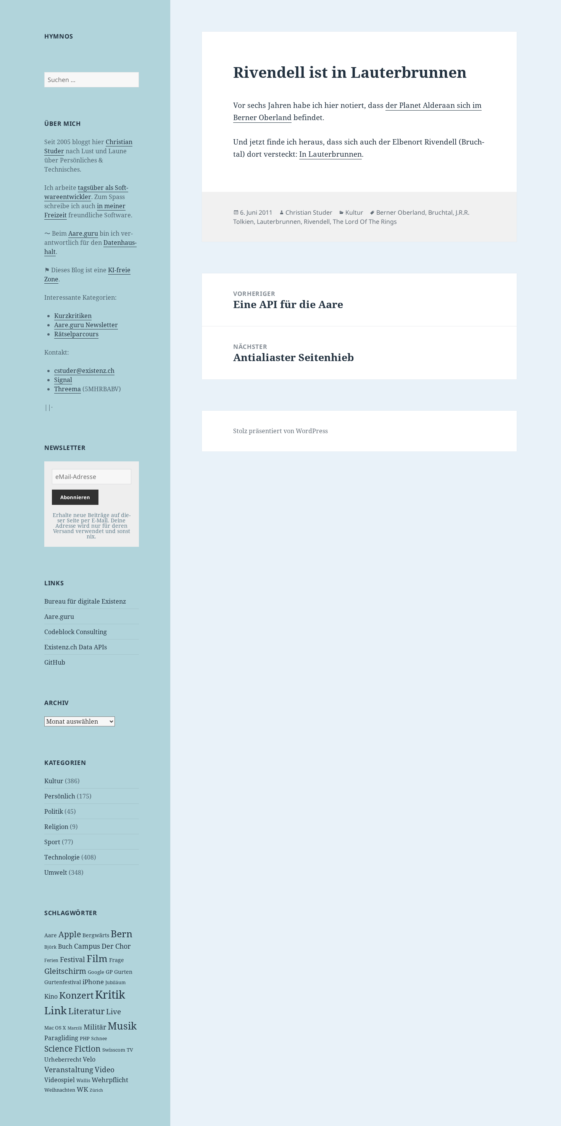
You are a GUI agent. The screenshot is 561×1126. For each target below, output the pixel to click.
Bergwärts (95, 935)
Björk (50, 947)
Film (97, 958)
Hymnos (58, 36)
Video (104, 1070)
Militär (95, 1026)
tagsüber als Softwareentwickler (86, 192)
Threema (67, 389)
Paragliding (61, 1038)
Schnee (99, 1038)
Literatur (86, 1011)
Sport (52, 842)
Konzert (76, 995)
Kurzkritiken (73, 316)
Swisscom (113, 1049)
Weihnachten (59, 1089)
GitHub (54, 662)
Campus (87, 946)
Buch (65, 946)
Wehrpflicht (110, 1079)
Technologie (62, 857)
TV (130, 1049)
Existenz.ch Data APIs (75, 647)
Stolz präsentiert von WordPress (280, 431)
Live (113, 1011)
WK (82, 1089)
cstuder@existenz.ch (84, 370)
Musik (122, 1026)
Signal (63, 380)
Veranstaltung (68, 1070)
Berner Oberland (400, 212)
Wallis (83, 1080)
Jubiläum (115, 982)
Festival (72, 959)
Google (96, 972)
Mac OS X (55, 1027)
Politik (53, 811)
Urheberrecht (62, 1059)
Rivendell (317, 221)
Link (55, 1010)
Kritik (110, 994)
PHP (85, 1038)
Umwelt (55, 872)
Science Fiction (72, 1048)
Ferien (51, 960)
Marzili (75, 1028)
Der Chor (116, 946)
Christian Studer (308, 212)
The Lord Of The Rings (365, 221)
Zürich (96, 1090)
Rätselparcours (76, 334)
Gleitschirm (65, 971)
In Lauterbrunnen (330, 154)
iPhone (93, 981)
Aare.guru (83, 233)
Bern (121, 933)
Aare (50, 935)
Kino (51, 996)
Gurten (123, 971)
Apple (69, 934)
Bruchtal (440, 212)
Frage (116, 960)
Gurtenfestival (62, 982)
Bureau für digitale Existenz (85, 601)
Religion (56, 826)
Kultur (53, 781)
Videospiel (59, 1080)
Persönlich (59, 796)
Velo (89, 1059)
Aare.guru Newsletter (86, 325)
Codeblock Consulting (75, 632)
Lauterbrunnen (279, 221)
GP (109, 971)
